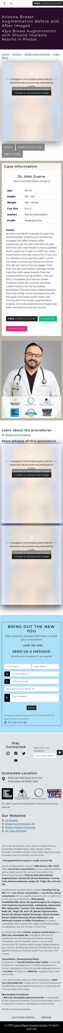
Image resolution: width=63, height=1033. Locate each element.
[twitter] (24, 753)
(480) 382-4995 (33, 645)
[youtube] (16, 760)
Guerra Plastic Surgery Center (30, 1025)
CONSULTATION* (48, 3)
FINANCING (48, 318)
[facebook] (16, 753)
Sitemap (46, 1017)
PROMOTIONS (16, 328)
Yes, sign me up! (17, 722)
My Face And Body (16, 831)
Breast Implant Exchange (20, 827)
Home (5, 54)
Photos (17, 54)
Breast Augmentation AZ (20, 823)
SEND (31, 707)
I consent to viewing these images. (31, 93)
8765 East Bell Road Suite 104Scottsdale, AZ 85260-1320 (25, 780)
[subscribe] (60, 752)
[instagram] (8, 753)
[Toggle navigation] (4, 3)
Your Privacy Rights (23, 1017)
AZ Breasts (11, 820)
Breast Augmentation (37, 54)
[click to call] (11, 3)
